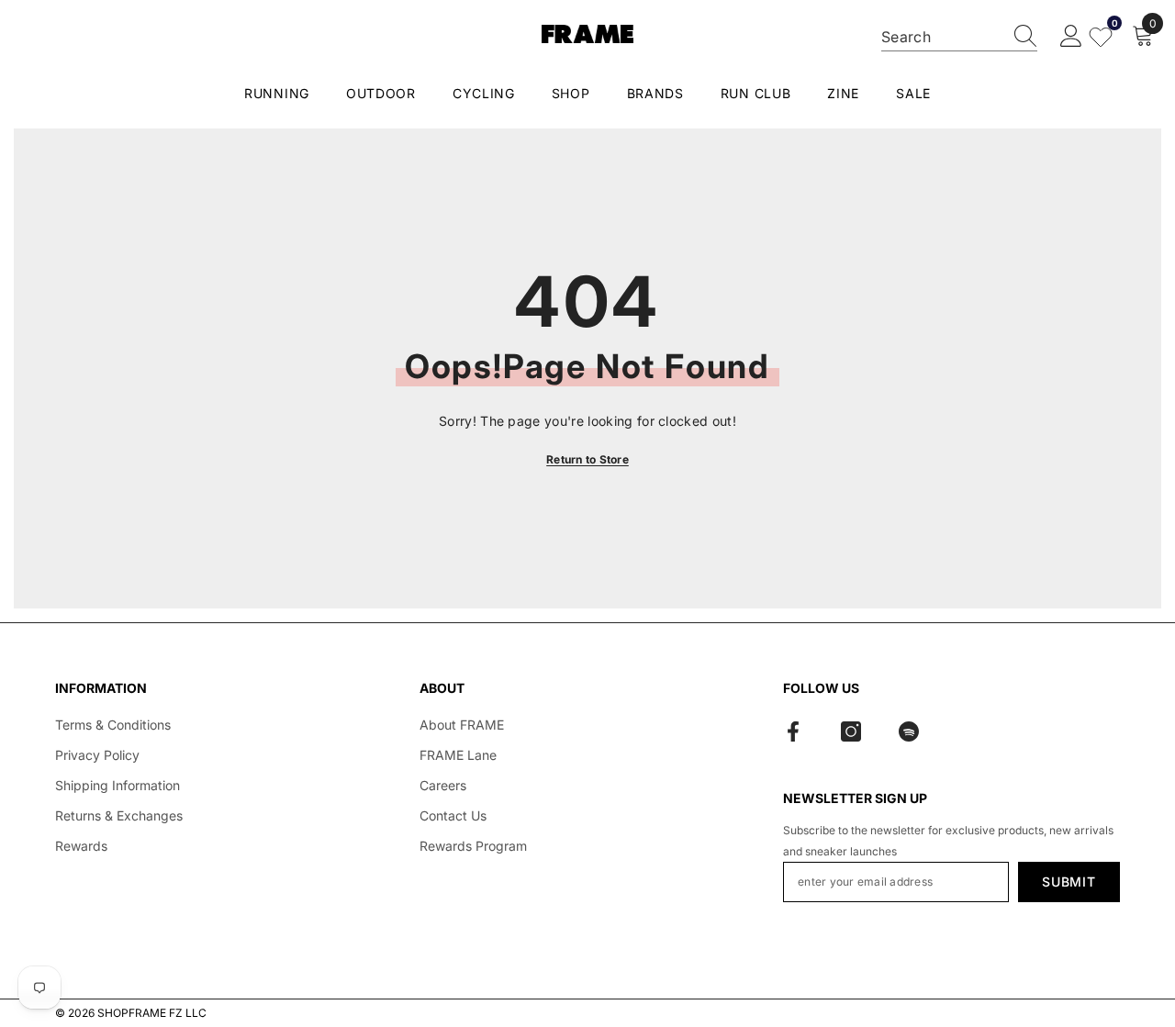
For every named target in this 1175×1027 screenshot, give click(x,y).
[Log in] (1071, 37)
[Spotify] (909, 731)
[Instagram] (851, 731)
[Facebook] (793, 731)
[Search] (959, 37)
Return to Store (587, 459)
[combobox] (941, 36)
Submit (1068, 881)
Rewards (81, 846)
